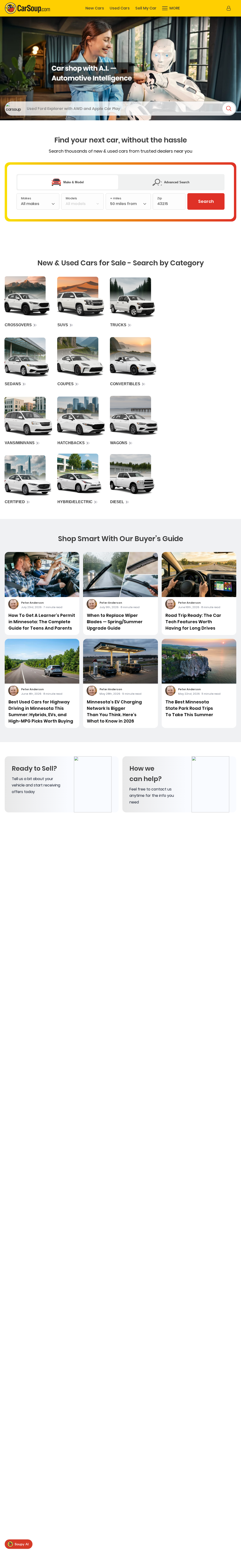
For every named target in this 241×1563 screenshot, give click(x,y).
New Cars (94, 8)
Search (206, 201)
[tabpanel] (120, 201)
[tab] (67, 182)
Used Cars (120, 8)
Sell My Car (146, 8)
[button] (171, 8)
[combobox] (128, 205)
